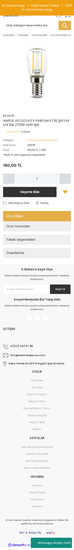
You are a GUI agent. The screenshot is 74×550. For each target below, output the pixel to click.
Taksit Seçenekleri (20, 239)
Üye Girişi (37, 387)
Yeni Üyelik (37, 380)
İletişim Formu (37, 401)
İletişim (37, 429)
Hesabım (37, 485)
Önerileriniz (15, 253)
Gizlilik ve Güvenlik (37, 454)
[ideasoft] (16, 545)
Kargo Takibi (37, 422)
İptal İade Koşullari (37, 461)
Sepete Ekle (29, 192)
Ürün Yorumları (18, 226)
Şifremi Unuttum (37, 394)
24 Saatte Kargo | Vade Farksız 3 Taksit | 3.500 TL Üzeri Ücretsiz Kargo (37, 8)
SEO (21, 532)
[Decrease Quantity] (8, 179)
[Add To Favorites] (65, 192)
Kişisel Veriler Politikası (37, 468)
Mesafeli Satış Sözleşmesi (37, 447)
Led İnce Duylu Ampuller (42, 140)
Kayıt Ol (60, 289)
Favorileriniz (37, 499)
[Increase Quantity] (65, 179)
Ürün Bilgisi (14, 216)
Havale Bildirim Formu (37, 408)
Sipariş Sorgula (37, 415)
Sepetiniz (37, 506)
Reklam (32, 532)
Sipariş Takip (37, 492)
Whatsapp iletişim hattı (54, 543)
